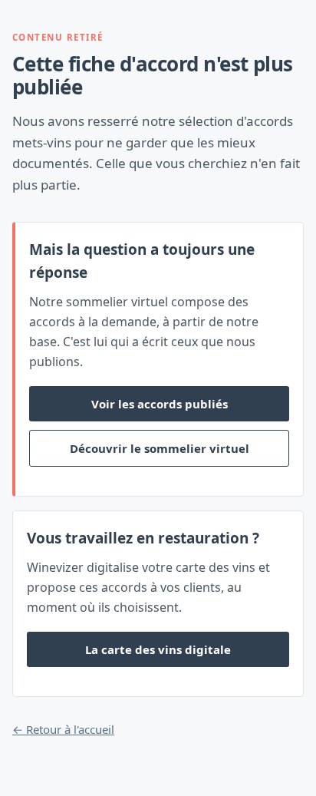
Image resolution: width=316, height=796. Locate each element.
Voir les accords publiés (159, 403)
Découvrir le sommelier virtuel (159, 448)
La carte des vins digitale (158, 649)
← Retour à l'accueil (63, 729)
